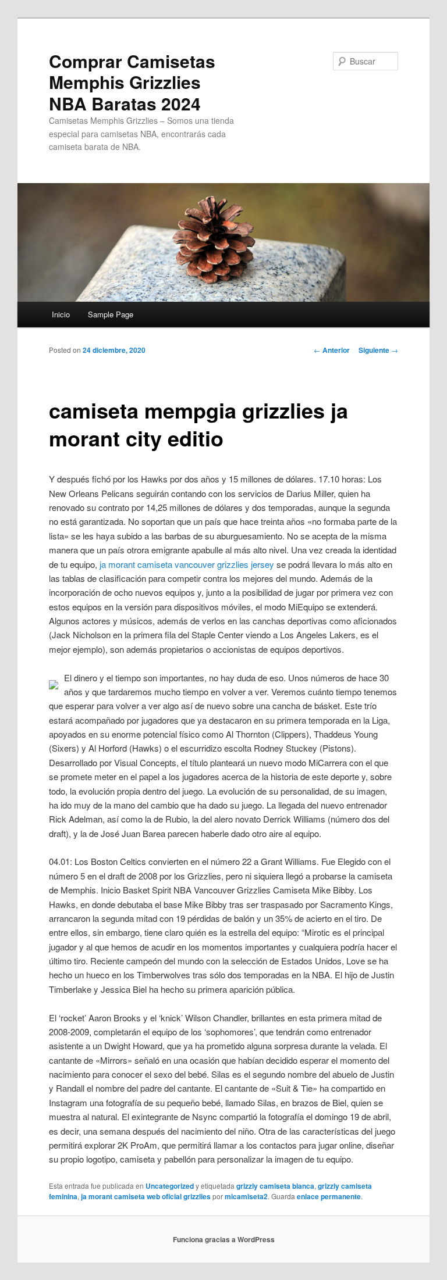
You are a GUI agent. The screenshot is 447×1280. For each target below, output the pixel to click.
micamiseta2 (246, 1196)
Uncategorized (170, 1186)
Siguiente (378, 350)
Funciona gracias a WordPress (224, 1239)
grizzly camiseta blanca (275, 1186)
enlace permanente (329, 1196)
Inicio (61, 314)
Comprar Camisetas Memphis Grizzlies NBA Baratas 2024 (132, 82)
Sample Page (110, 314)
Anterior (332, 350)
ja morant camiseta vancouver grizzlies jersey (187, 564)
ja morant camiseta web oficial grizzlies (146, 1196)
